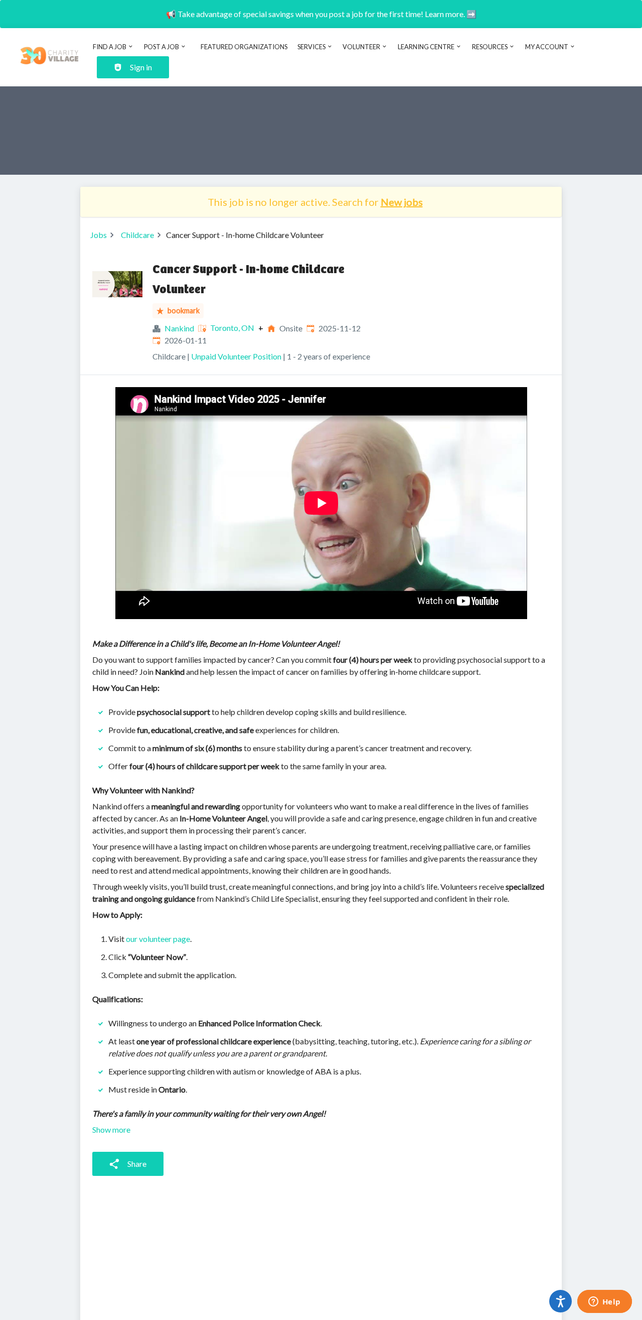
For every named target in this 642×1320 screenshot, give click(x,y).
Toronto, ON (232, 327)
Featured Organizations (244, 47)
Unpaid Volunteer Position (236, 356)
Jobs (98, 234)
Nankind (179, 328)
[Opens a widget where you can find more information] (604, 1302)
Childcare (137, 234)
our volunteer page (158, 938)
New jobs (402, 202)
